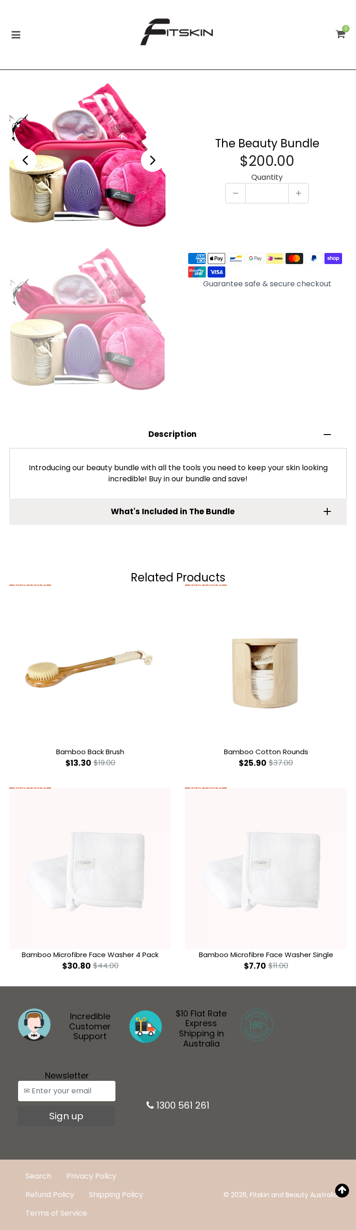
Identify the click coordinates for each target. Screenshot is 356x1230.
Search (38, 1176)
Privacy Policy (91, 1176)
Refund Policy (49, 1194)
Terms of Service (56, 1213)
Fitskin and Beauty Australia (294, 1194)
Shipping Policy (116, 1194)
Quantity (267, 177)
